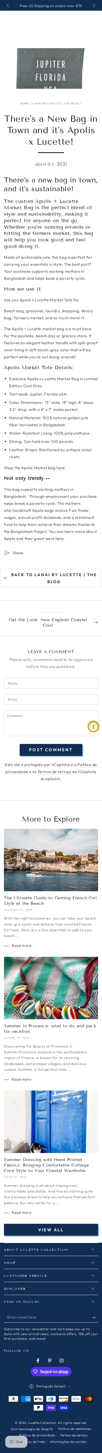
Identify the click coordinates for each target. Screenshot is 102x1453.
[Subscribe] (95, 1317)
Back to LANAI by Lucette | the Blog (54, 578)
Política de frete (32, 1442)
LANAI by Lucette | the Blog (56, 103)
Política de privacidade (37, 1435)
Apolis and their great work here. (34, 538)
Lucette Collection (42, 1423)
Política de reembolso (75, 1429)
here (60, 467)
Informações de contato (68, 1442)
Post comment (51, 749)
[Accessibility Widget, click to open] (93, 726)
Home (24, 103)
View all (51, 1229)
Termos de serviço (54, 771)
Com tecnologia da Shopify (32, 1429)
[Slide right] (93, 6)
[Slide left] (8, 6)
